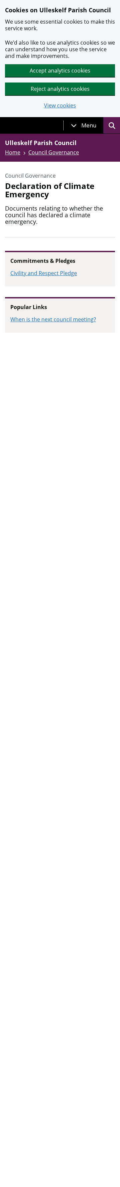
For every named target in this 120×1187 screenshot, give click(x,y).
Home (12, 152)
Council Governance (53, 152)
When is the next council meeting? (53, 319)
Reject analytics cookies (60, 88)
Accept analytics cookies (60, 70)
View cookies (60, 105)
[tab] (83, 125)
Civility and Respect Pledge (43, 273)
